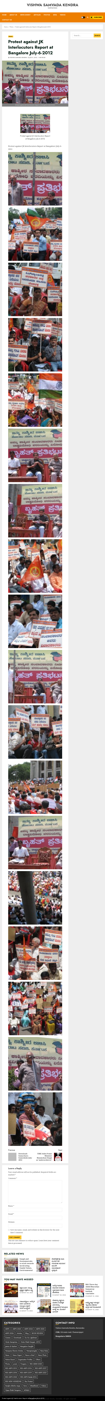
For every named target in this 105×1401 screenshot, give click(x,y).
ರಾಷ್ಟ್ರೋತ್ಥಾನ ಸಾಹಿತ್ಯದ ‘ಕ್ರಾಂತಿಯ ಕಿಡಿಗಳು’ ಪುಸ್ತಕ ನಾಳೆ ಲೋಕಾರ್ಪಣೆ (77, 1306)
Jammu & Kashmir (11, 1346)
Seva (55, 15)
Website (11, 1222)
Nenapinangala (31, 1351)
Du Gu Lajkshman (31, 1338)
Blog (27, 1333)
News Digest (25, 15)
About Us (13, 15)
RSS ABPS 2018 (11, 1373)
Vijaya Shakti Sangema (13, 1390)
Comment (12, 1178)
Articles (37, 15)
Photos (47, 15)
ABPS (7, 1329)
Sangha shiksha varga (12, 1386)
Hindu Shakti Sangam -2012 (30, 1342)
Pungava (23, 1364)
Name (11, 1206)
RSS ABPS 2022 (11, 1377)
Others (38, 1359)
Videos (62, 15)
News (7, 1355)
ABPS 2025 (40, 1329)
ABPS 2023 (17, 1329)
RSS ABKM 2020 (36, 1364)
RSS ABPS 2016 (26, 1368)
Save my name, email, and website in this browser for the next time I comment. (34, 1231)
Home (4, 15)
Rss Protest (29, 1381)
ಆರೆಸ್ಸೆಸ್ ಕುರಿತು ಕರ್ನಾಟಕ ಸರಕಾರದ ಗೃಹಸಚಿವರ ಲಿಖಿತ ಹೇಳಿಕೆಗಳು (44, 1290)
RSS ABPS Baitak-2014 (28, 1377)
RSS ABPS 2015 (11, 1368)
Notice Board (10, 1359)
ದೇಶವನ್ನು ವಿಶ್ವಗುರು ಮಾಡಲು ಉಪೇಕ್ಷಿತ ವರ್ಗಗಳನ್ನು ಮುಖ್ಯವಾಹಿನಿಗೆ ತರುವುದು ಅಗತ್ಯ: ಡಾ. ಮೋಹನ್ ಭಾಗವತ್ (44, 1306)
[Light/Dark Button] (83, 17)
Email (11, 1214)
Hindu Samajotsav (11, 1342)
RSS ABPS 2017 (40, 1368)
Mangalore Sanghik (26, 1346)
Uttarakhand (34, 1386)
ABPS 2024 (28, 1329)
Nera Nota (44, 1351)
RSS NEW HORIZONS (13, 1381)
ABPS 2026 (9, 1333)
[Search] (87, 17)
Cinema (7, 1338)
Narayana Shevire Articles (14, 1351)
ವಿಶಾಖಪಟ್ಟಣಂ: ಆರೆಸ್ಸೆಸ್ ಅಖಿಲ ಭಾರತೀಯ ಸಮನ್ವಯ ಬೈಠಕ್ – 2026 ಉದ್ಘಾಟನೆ (11, 1306)
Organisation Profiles (25, 1359)
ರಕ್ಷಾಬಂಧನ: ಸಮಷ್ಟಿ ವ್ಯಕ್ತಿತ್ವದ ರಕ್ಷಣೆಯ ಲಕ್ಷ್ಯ (11, 1290)
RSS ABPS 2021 (41, 1373)
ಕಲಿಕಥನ (26, 1390)
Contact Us (7, 20)
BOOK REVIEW (37, 1333)
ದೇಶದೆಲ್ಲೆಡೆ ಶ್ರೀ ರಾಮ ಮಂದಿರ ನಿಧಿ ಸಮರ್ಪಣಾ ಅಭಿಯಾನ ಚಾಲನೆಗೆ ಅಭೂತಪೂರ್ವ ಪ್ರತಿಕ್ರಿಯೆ (43, 1265)
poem (15, 1364)
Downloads (17, 1338)
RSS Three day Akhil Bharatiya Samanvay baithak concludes (77, 1290)
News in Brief (30, 1355)
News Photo (42, 1355)
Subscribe (98, 17)
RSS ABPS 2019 (26, 1373)
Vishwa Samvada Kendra (52, 5)
